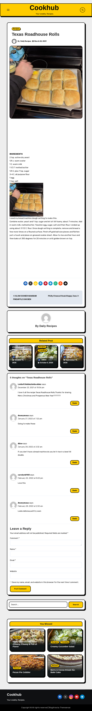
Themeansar (65, 708)
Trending (42, 350)
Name (13, 549)
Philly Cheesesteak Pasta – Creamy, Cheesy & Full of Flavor (20, 350)
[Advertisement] (46, 136)
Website (13, 571)
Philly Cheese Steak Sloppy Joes (62, 296)
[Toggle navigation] (8, 10)
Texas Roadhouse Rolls (35, 34)
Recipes (16, 29)
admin (18, 357)
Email (13, 560)
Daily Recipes (25, 41)
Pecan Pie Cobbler (21, 672)
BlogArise (53, 708)
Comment (15, 538)
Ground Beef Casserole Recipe (69, 352)
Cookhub (44, 7)
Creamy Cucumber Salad (46, 356)
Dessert (17, 668)
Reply (74, 403)
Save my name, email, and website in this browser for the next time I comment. (45, 582)
